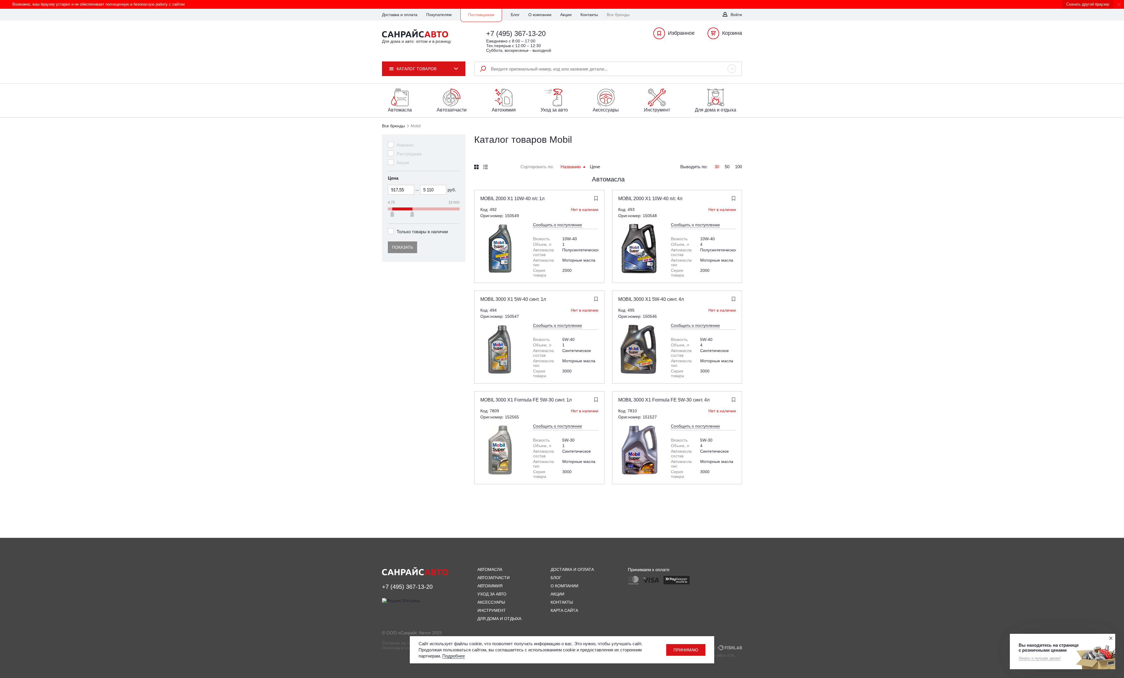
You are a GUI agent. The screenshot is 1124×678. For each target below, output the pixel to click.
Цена (393, 178)
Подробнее (453, 655)
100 (738, 166)
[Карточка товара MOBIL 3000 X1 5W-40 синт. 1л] (500, 349)
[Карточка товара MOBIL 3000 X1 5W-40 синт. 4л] (638, 349)
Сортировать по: (537, 166)
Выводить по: (693, 166)
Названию (571, 166)
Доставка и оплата (399, 14)
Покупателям (439, 14)
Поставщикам (481, 14)
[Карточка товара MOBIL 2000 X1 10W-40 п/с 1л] (500, 248)
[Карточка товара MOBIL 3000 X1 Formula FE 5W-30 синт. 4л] (638, 450)
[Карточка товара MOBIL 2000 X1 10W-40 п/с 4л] (638, 248)
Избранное (681, 33)
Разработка (707, 648)
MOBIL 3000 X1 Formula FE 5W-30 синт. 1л (526, 399)
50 (727, 166)
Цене (595, 166)
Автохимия (490, 585)
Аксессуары (491, 602)
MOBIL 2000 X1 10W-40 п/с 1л (512, 198)
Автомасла (608, 179)
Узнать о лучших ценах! (1040, 658)
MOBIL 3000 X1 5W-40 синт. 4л (651, 299)
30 (717, 166)
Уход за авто (491, 594)
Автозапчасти (493, 577)
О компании (539, 14)
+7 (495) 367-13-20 (516, 33)
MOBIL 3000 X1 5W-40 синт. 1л (513, 299)
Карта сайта (564, 610)
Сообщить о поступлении (557, 224)
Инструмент (491, 610)
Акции (566, 14)
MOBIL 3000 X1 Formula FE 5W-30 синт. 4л (664, 399)
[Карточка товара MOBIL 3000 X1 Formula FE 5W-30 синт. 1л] (500, 450)
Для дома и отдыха (499, 618)
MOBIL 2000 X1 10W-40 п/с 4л (650, 198)
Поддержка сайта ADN (715, 655)
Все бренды (393, 125)
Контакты (589, 14)
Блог (515, 14)
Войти (736, 14)
